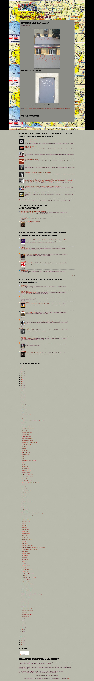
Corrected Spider (25, 450)
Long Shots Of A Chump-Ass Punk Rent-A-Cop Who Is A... (33, 420)
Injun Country (24, 430)
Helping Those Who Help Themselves (29, 460)
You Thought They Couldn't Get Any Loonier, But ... (30, 147)
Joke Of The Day (25, 559)
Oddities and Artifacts (63, 108)
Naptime (27, 222)
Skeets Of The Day (24, 298)
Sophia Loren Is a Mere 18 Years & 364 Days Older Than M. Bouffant (37, 172)
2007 (22, 644)
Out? (22, 424)
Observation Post (25, 478)
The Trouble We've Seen (26, 519)
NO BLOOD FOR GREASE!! (27, 610)
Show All (73, 275)
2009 (22, 640)
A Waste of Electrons (28, 108)
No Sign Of (24, 408)
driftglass (22, 311)
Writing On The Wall (26, 521)
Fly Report (24, 418)
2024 (22, 371)
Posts (22, 652)
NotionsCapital (24, 285)
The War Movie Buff (25, 343)
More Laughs (24, 557)
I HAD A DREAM (25, 434)
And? (23, 462)
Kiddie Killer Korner (26, 454)
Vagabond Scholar (24, 253)
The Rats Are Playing (26, 571)
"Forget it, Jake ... (25, 509)
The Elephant (24, 612)
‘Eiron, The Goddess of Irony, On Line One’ (28, 292)
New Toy (23, 464)
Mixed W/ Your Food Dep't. (27, 414)
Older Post (71, 125)
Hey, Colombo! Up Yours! (26, 426)
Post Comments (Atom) (29, 127)
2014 (22, 392)
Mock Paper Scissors (25, 291)
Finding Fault (24, 592)
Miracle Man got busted (25, 218)
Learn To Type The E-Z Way (27, 545)
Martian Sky (24, 448)
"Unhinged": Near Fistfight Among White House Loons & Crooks (36, 192)
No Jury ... (24, 505)
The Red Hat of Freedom (29, 262)
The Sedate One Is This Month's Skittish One (33, 352)
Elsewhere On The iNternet (27, 589)
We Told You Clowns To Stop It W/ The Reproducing (32, 594)
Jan (22, 631)
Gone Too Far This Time (26, 579)
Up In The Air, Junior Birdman (27, 583)
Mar (23, 627)
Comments (23, 654)
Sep (22, 402)
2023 (22, 373)
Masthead (31, 12)
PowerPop (22, 320)
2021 (22, 377)
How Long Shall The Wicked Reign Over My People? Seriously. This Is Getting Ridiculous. (31, 141)
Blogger (68, 678)
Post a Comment (25, 119)
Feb (22, 629)
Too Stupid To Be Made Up (27, 569)
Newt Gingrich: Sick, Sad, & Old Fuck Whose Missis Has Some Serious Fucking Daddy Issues (42, 186)
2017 (22, 385)
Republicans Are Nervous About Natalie (28, 338)
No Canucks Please (25, 492)
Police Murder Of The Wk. (27, 600)
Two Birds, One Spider (26, 452)
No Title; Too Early (25, 468)
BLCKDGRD (23, 351)
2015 (22, 389)
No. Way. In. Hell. (25, 529)
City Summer (24, 412)
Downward (24, 523)
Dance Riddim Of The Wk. (27, 517)
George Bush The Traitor (26, 585)
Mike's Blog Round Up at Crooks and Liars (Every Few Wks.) (33, 211)
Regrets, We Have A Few (26, 490)
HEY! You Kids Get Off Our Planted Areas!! (30, 482)
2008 (22, 642)
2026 (22, 366)
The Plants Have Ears (26, 565)
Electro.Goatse (24, 409)
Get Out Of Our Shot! (26, 494)
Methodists (24, 422)
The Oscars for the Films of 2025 (31, 254)
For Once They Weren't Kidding (28, 587)
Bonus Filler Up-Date (26, 553)
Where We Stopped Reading (27, 596)
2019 (22, 381)
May (23, 623)
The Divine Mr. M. (24, 270)
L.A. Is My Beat (24, 261)
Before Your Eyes (25, 551)
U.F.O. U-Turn (24, 446)
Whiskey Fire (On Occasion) (26, 217)
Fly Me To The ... (25, 488)
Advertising (35, 108)
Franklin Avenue (24, 238)
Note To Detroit (25, 498)
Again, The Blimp (25, 543)
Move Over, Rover (25, 525)
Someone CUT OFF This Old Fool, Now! (29, 442)
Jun (22, 620)
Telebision (56, 12)
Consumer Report (25, 537)
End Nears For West (25, 616)
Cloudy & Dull (24, 486)
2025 (22, 369)
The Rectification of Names (26, 328)
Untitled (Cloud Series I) (26, 444)
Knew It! (23, 484)
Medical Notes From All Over (27, 440)
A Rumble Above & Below (27, 598)
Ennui (43, 108)
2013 (22, 394)
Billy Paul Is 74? (27, 152)
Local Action (56, 108)
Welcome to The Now (25, 302)
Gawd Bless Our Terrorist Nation (28, 573)
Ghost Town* (24, 541)
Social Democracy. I (29, 329)
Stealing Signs (24, 567)
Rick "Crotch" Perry (23, 199)
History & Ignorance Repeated (27, 476)
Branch (23, 458)
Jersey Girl (23, 286)
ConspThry (39, 108)
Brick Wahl (23, 247)
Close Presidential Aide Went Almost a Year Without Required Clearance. (38, 303)
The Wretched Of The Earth (27, 539)
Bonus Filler (24, 561)
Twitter (47, 12)
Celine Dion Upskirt (28, 166)
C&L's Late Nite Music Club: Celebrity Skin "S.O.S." (30, 212)
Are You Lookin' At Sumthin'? (27, 474)
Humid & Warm (25, 496)
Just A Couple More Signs (27, 614)
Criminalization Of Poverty (27, 608)
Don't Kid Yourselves (26, 602)
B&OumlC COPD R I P (26, 470)
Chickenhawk (24, 527)
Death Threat (24, 575)
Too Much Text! (25, 511)
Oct (22, 400)
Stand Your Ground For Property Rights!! (29, 577)
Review (39, 12)
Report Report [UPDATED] (27, 501)
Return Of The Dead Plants (27, 480)
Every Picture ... (25, 507)
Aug (23, 404)
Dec (23, 395)
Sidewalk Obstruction (26, 533)
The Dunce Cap (25, 466)
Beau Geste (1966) (28, 344)
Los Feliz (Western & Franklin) (28, 428)
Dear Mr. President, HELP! (30, 312)
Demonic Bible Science (26, 405)
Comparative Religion (26, 472)
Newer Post (22, 125)
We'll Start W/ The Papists (27, 432)
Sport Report (24, 416)
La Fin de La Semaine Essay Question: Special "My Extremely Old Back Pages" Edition (41, 321)
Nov (23, 397)
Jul (22, 618)
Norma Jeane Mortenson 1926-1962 (31, 159)
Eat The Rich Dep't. (25, 581)
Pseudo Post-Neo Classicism (27, 438)
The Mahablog (23, 337)
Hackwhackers (23, 297)
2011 (22, 636)
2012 (22, 634)
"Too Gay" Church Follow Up (27, 515)
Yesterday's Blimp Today (26, 436)
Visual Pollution (25, 531)
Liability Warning (25, 555)
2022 (22, 375)
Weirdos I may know (24, 248)
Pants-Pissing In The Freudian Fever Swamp (30, 549)
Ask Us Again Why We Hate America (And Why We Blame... (34, 547)
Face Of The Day (25, 563)
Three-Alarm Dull (25, 535)
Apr (23, 625)
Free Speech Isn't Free (49, 108)
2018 (22, 383)
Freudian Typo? (24, 503)
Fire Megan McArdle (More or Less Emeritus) (30, 221)
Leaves (23, 456)
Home (23, 12)
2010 (22, 638)
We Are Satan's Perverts (26, 604)
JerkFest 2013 (24, 606)
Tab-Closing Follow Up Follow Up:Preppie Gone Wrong (32, 513)
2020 (22, 379)
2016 (22, 387)
